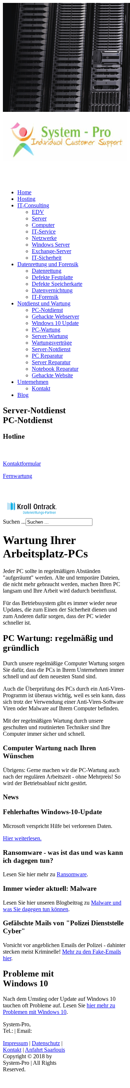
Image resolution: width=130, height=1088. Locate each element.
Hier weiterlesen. (22, 838)
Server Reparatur (51, 362)
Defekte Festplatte (52, 277)
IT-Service (44, 231)
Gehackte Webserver (55, 316)
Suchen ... (14, 522)
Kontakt (41, 388)
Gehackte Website (52, 375)
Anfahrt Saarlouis (45, 1050)
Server (39, 218)
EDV (38, 212)
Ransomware (72, 874)
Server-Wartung (50, 336)
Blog (23, 395)
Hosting (26, 199)
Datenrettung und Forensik (47, 264)
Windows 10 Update (55, 323)
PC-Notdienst (47, 310)
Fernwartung (17, 476)
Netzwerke (44, 238)
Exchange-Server (51, 251)
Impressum (15, 1043)
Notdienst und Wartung (43, 303)
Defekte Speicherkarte (57, 284)
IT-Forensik (45, 297)
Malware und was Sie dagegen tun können (62, 906)
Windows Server (51, 244)
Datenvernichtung (52, 290)
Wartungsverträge (52, 343)
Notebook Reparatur (55, 369)
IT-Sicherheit (46, 258)
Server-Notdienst (51, 349)
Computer (43, 225)
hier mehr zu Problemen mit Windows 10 (59, 1008)
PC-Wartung (46, 329)
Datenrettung (46, 271)
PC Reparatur (47, 356)
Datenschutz (46, 1043)
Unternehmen (32, 382)
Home (24, 192)
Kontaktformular (22, 463)
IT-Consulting (33, 205)
